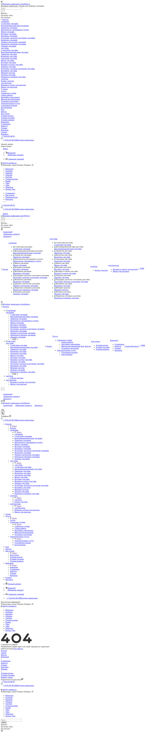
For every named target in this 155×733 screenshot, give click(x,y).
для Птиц (18, 500)
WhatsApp (9, 187)
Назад (14, 426)
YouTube (8, 177)
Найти (4, 722)
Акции (3, 653)
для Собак (18, 465)
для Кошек (19, 434)
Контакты (5, 667)
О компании (5, 661)
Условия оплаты (7, 673)
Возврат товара (7, 677)
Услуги (12, 520)
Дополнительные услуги (24, 541)
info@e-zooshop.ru (9, 163)
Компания (14, 567)
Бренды (4, 655)
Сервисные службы (22, 526)
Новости (4, 663)
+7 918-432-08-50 (8, 136)
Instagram (8, 173)
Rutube (8, 181)
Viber (7, 183)
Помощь (4, 669)
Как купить (14, 555)
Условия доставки (8, 675)
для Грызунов (20, 508)
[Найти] (3, 10)
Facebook (8, 171)
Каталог (13, 428)
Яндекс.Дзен (10, 189)
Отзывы (4, 665)
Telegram (8, 175)
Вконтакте (9, 169)
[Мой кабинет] (2, 392)
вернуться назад (7, 649)
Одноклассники (11, 179)
